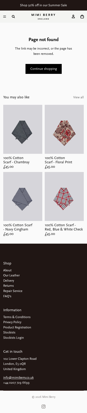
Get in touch (12, 351)
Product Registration (17, 327)
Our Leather (11, 275)
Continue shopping (43, 69)
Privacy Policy (12, 322)
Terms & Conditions (17, 317)
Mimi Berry (48, 397)
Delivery (8, 280)
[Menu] (4, 16)
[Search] (13, 16)
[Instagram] (43, 406)
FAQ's (7, 296)
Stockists (9, 332)
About (7, 270)
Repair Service (12, 291)
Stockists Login (13, 338)
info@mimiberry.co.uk (18, 377)
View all (78, 97)
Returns (8, 286)
